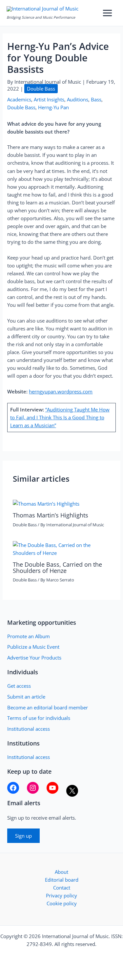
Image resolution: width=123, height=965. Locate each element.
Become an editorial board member (47, 707)
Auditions (77, 99)
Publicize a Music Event (33, 646)
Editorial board (61, 879)
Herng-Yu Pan (53, 107)
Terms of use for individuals (38, 718)
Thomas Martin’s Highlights (50, 515)
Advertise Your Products (34, 657)
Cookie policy (62, 903)
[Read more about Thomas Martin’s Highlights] (46, 503)
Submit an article (26, 696)
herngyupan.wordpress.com (60, 391)
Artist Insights (49, 99)
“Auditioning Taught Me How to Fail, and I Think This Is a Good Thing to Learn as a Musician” (60, 417)
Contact (61, 887)
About (61, 872)
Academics (19, 99)
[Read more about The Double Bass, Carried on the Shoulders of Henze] (61, 548)
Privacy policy (61, 895)
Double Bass (41, 88)
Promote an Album (28, 636)
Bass (96, 99)
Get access (19, 685)
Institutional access (28, 728)
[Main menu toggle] (107, 13)
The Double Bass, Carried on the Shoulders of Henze (57, 567)
